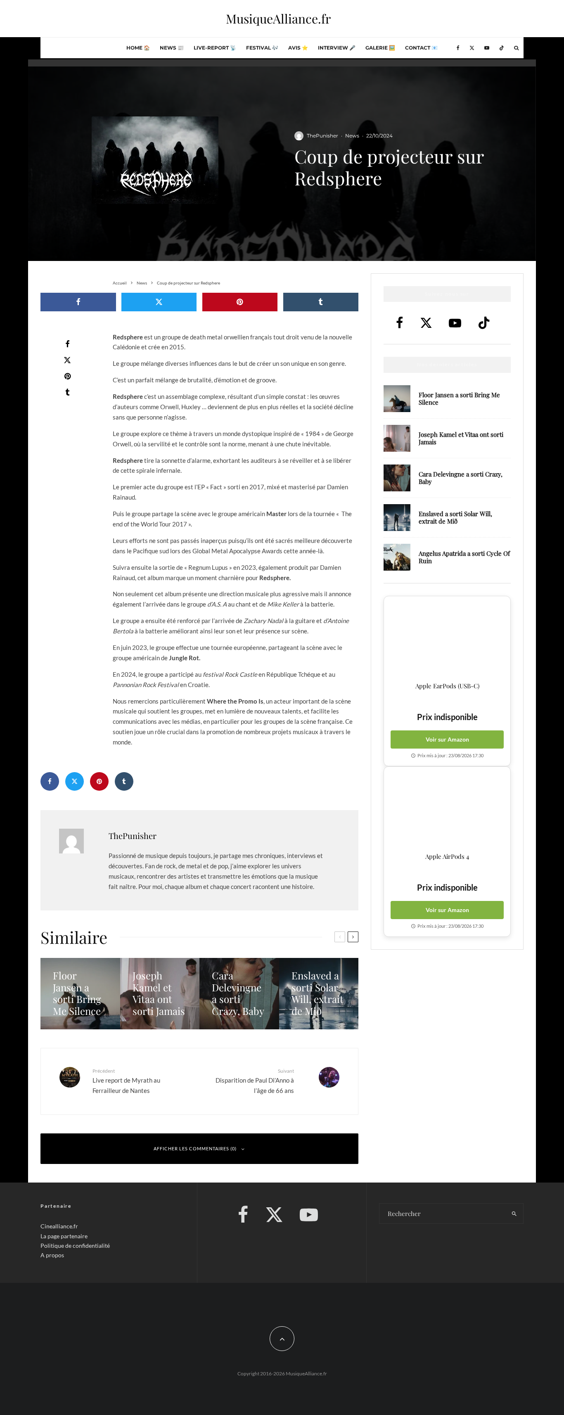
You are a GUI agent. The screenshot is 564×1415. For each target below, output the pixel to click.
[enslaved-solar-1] (397, 517)
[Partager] (78, 302)
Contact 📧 (421, 48)
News (352, 136)
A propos (52, 1255)
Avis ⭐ (298, 48)
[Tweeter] (159, 302)
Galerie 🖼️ (380, 48)
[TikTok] (501, 48)
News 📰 (172, 48)
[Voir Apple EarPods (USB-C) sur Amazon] (447, 639)
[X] (471, 48)
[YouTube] (486, 48)
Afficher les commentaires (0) (195, 1148)
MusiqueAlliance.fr (278, 18)
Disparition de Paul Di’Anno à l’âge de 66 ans (255, 1081)
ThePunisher (322, 136)
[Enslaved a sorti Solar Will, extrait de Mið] (319, 993)
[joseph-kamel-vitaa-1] (397, 438)
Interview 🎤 (336, 48)
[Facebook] (458, 48)
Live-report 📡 (215, 48)
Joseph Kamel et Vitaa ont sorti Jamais (461, 438)
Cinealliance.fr (59, 1226)
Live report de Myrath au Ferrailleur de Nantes (126, 1081)
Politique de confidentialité (75, 1245)
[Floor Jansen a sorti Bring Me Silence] (80, 993)
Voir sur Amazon (447, 739)
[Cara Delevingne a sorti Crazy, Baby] (239, 993)
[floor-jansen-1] (397, 398)
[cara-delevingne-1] (397, 478)
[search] (514, 1213)
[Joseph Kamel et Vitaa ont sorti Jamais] (160, 993)
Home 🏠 (138, 48)
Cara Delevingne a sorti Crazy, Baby (460, 477)
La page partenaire (64, 1235)
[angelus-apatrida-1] (397, 557)
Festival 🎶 (262, 48)
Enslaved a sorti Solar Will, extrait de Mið (455, 517)
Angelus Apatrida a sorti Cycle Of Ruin (464, 557)
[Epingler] (240, 302)
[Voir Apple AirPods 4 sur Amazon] (447, 810)
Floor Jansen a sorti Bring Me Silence (459, 398)
